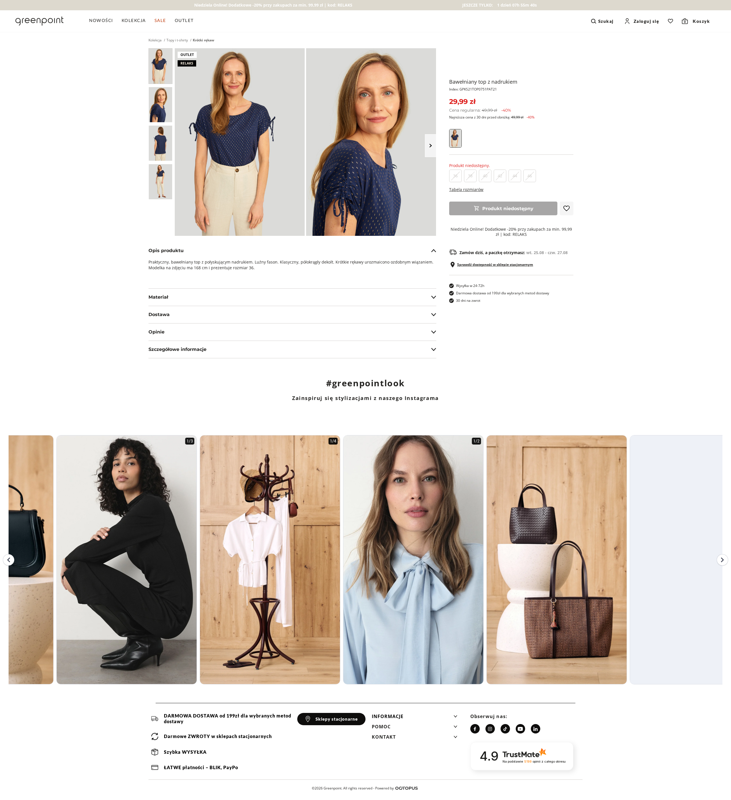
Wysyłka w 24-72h (470, 285)
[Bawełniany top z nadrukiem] (160, 66)
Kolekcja (155, 40)
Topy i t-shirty (177, 40)
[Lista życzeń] (670, 21)
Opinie (156, 332)
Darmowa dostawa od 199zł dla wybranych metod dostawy (502, 293)
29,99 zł (462, 101)
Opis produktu (166, 250)
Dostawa (159, 314)
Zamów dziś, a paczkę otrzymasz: (513, 252)
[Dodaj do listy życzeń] (566, 208)
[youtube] (520, 728)
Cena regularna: (480, 110)
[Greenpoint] (39, 21)
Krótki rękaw (203, 40)
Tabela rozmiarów (466, 189)
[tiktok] (505, 728)
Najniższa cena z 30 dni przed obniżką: (492, 117)
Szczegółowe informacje (177, 349)
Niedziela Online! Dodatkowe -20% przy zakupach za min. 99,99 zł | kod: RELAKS (511, 232)
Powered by (384, 788)
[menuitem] (103, 21)
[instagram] (490, 728)
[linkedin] (535, 728)
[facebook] (475, 728)
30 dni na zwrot (468, 300)
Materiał (158, 297)
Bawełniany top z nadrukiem (483, 81)
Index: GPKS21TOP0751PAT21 (473, 89)
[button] (414, 718)
